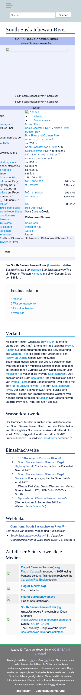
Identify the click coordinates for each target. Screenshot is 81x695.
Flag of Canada (30, 571)
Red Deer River (34, 207)
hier (32, 660)
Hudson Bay (32, 131)
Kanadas (36, 273)
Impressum (23, 691)
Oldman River (51, 135)
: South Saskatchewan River (35, 526)
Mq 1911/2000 (31, 196)
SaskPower (50, 438)
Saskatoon (31, 223)
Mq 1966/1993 (31, 185)
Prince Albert (19, 382)
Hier (46, 660)
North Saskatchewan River (41, 147)
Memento (22, 502)
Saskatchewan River (37, 128)
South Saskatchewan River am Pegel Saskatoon (39, 476)
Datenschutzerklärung (50, 691)
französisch (55, 265)
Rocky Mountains (16, 357)
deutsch (36, 269)
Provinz (69, 345)
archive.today (37, 506)
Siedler (43, 398)
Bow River (31, 135)
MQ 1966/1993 (34, 181)
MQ (27, 204)
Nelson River (32, 124)
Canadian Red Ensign (34, 579)
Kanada (34, 111)
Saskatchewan (42, 120)
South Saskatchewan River (43, 630)
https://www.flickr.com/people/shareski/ (46, 619)
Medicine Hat (33, 226)
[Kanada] (27, 111)
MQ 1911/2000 (34, 192)
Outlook (29, 230)
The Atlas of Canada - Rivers (41, 458)
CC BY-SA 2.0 (40, 624)
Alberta (38, 116)
